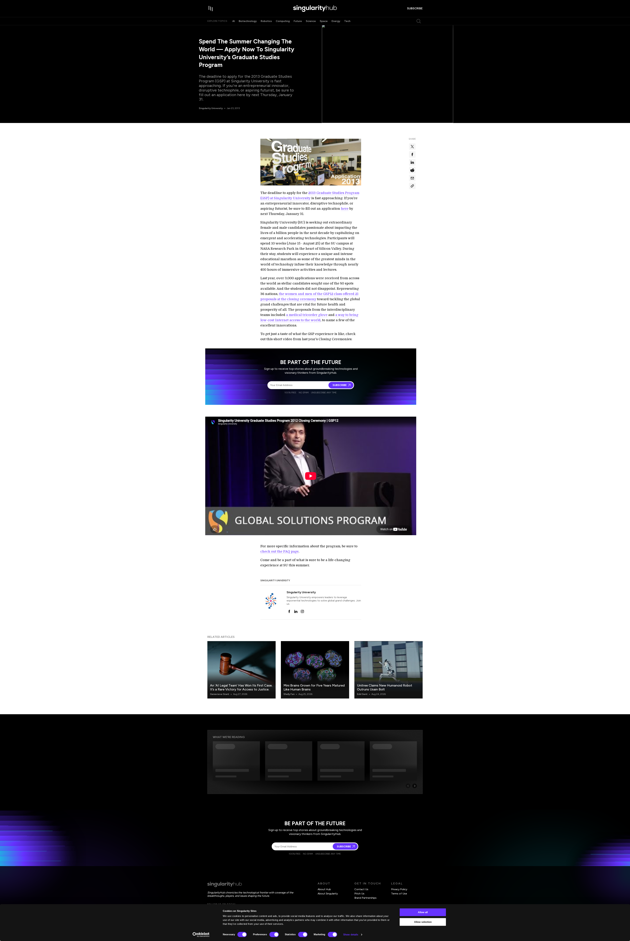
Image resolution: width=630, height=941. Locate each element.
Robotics (266, 21)
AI (233, 21)
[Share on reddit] (412, 170)
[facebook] (289, 611)
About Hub (324, 889)
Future (298, 21)
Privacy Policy (399, 889)
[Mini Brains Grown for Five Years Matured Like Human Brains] (315, 669)
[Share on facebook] (412, 154)
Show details (350, 934)
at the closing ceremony (296, 299)
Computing (283, 21)
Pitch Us (359, 893)
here (344, 209)
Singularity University (211, 108)
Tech (347, 21)
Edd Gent (362, 694)
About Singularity (328, 893)
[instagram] (302, 611)
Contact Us (361, 889)
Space (324, 21)
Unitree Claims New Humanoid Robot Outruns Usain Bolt (384, 687)
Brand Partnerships (365, 897)
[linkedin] (295, 611)
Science (311, 21)
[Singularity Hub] (315, 8)
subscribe (415, 8)
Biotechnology (248, 21)
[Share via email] (412, 178)
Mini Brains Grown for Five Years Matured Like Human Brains (314, 687)
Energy (336, 21)
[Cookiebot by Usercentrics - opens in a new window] (201, 934)
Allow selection (423, 922)
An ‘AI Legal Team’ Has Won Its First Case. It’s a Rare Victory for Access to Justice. (241, 687)
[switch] (274, 934)
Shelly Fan (289, 694)
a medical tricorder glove (306, 315)
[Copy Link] (412, 186)
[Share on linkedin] (412, 162)
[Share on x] (412, 146)
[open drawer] (210, 8)
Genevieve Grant (219, 694)
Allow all (423, 912)
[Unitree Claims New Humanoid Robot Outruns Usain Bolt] (388, 669)
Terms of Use (399, 893)
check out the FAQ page (279, 551)
